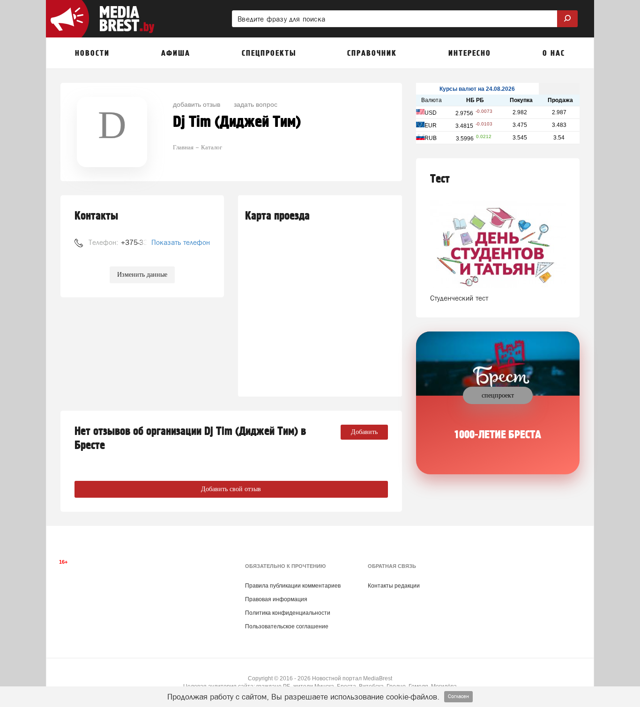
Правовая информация (276, 599)
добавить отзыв (196, 104)
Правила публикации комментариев (293, 585)
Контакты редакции (394, 585)
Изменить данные (142, 274)
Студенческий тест (459, 298)
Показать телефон (180, 242)
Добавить (364, 431)
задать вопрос (255, 104)
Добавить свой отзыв (231, 489)
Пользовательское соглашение (286, 626)
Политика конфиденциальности (287, 613)
